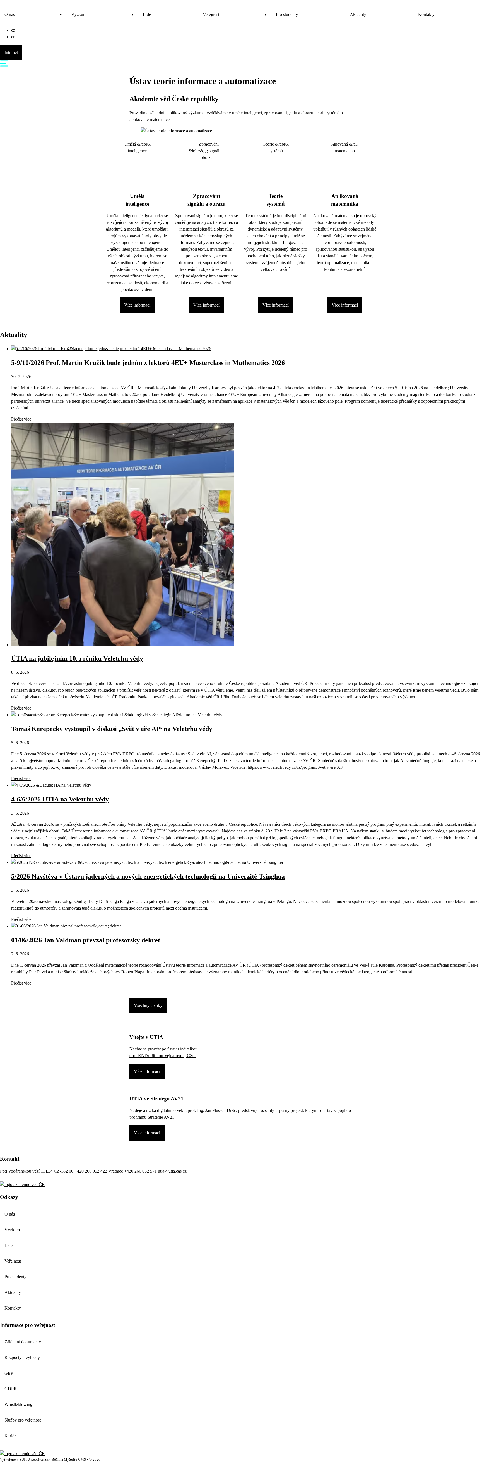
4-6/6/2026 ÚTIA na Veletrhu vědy (60, 799)
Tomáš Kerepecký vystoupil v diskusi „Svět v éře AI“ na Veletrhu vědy (111, 728)
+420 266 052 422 (90, 1171)
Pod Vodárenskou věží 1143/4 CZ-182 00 (37, 1171)
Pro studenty (287, 14)
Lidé (147, 14)
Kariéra (11, 1435)
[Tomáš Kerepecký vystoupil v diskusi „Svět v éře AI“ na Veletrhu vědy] (116, 714)
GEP (8, 1373)
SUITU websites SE (34, 1460)
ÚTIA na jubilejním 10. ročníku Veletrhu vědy (77, 658)
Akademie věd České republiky (173, 99)
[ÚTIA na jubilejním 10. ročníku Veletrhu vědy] (122, 644)
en (13, 36)
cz (13, 30)
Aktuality (358, 14)
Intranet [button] (11, 52)
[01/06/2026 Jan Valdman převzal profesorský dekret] (66, 926)
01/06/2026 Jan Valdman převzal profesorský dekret (85, 940)
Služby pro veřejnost (22, 1420)
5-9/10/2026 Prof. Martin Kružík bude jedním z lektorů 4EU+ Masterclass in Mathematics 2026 (148, 362)
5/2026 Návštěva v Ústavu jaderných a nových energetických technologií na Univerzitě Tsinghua (148, 876)
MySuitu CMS (75, 1460)
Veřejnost (211, 14)
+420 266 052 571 (140, 1171)
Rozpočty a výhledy (22, 1357)
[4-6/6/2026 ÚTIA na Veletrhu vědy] (51, 785)
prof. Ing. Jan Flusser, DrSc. (212, 1110)
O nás (9, 14)
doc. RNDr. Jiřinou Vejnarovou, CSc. (162, 1055)
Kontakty (426, 14)
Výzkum (78, 14)
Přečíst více (21, 419)
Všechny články (148, 1005)
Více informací (137, 305)
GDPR (10, 1388)
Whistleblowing (18, 1404)
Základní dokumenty (22, 1341)
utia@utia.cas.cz (172, 1171)
